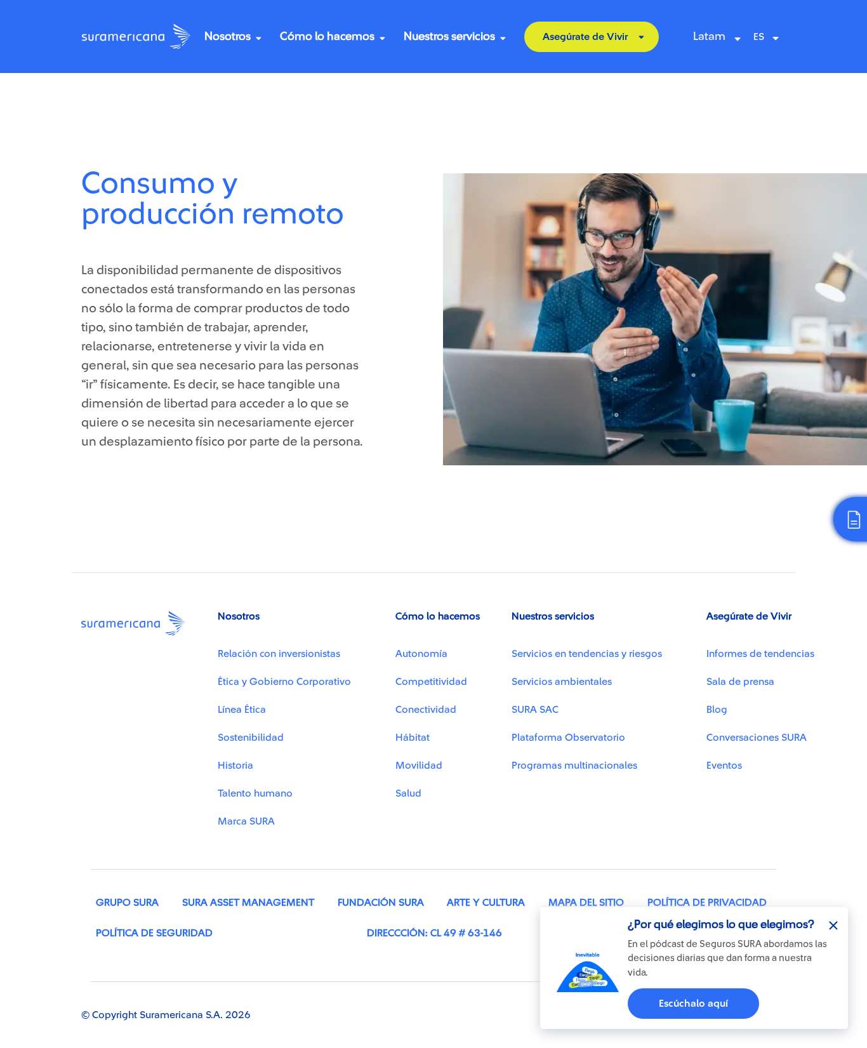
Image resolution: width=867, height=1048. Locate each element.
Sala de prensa (740, 682)
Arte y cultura (486, 903)
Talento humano (255, 793)
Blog (716, 710)
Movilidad (418, 765)
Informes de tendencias (760, 654)
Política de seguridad (154, 933)
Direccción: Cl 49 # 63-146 (434, 933)
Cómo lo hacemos (327, 36)
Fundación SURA (381, 903)
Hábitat (412, 738)
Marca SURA (246, 821)
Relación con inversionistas (279, 654)
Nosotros (227, 36)
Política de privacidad (707, 903)
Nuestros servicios (449, 36)
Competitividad (431, 682)
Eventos (724, 765)
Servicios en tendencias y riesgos (587, 654)
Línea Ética (242, 710)
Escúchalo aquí (693, 1003)
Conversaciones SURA (756, 738)
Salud (408, 793)
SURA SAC (535, 710)
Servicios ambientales (562, 682)
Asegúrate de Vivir (585, 37)
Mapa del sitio (586, 903)
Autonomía (421, 654)
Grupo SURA (127, 903)
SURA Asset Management (248, 903)
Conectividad (425, 710)
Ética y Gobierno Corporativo (284, 682)
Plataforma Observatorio (568, 738)
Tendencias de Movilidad (149, 106)
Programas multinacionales (574, 765)
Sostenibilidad (251, 738)
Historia (235, 765)
